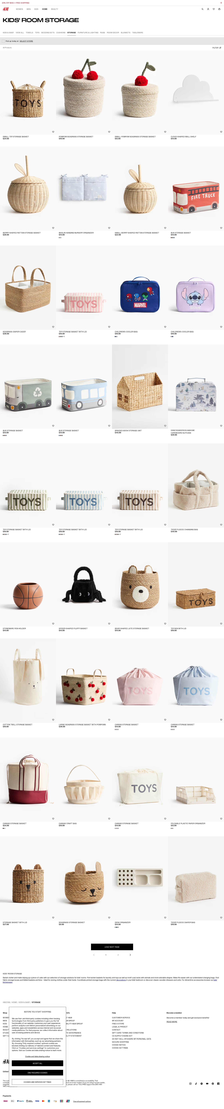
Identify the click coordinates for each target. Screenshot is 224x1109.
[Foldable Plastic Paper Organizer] (196, 779)
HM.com (6, 1002)
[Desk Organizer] (140, 878)
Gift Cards (8, 1036)
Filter (215, 48)
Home (44, 9)
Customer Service (121, 1018)
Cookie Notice (119, 1045)
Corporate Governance (69, 1033)
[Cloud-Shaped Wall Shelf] (196, 93)
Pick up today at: (12, 41)
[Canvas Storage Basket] (140, 680)
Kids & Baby (24, 1002)
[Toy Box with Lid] (196, 584)
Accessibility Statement (69, 1036)
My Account (118, 1021)
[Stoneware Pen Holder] (28, 584)
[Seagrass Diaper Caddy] (28, 288)
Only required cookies (37, 1073)
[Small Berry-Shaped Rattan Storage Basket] (140, 189)
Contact (116, 1030)
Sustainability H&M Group (70, 1024)
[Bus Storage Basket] (196, 189)
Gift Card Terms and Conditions (128, 1033)
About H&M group (66, 1021)
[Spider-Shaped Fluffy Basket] (84, 584)
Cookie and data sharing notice (37, 1056)
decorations (121, 980)
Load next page (112, 947)
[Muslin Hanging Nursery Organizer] (84, 189)
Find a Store (118, 1024)
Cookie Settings (120, 1048)
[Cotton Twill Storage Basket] (28, 680)
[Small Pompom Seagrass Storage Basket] (140, 93)
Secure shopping (120, 1042)
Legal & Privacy (119, 1027)
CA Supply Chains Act (122, 1036)
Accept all (37, 1063)
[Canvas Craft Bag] (84, 779)
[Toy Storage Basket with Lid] (84, 288)
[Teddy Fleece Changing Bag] (196, 485)
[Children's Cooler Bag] (140, 288)
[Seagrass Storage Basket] (84, 878)
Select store (26, 41)
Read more (172, 1022)
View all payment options (82, 1101)
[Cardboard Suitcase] (196, 386)
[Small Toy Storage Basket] (28, 93)
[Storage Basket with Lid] (28, 878)
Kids (36, 9)
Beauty (54, 9)
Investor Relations (67, 1030)
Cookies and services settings (37, 1082)
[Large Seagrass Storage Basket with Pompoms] (84, 680)
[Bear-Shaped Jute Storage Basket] (140, 584)
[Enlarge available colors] (60, 237)
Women (19, 9)
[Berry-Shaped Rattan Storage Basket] (28, 189)
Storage (36, 1002)
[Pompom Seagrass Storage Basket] (84, 93)
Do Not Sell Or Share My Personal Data (131, 1039)
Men (29, 9)
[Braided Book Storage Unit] (140, 386)
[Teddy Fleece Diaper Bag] (196, 878)
